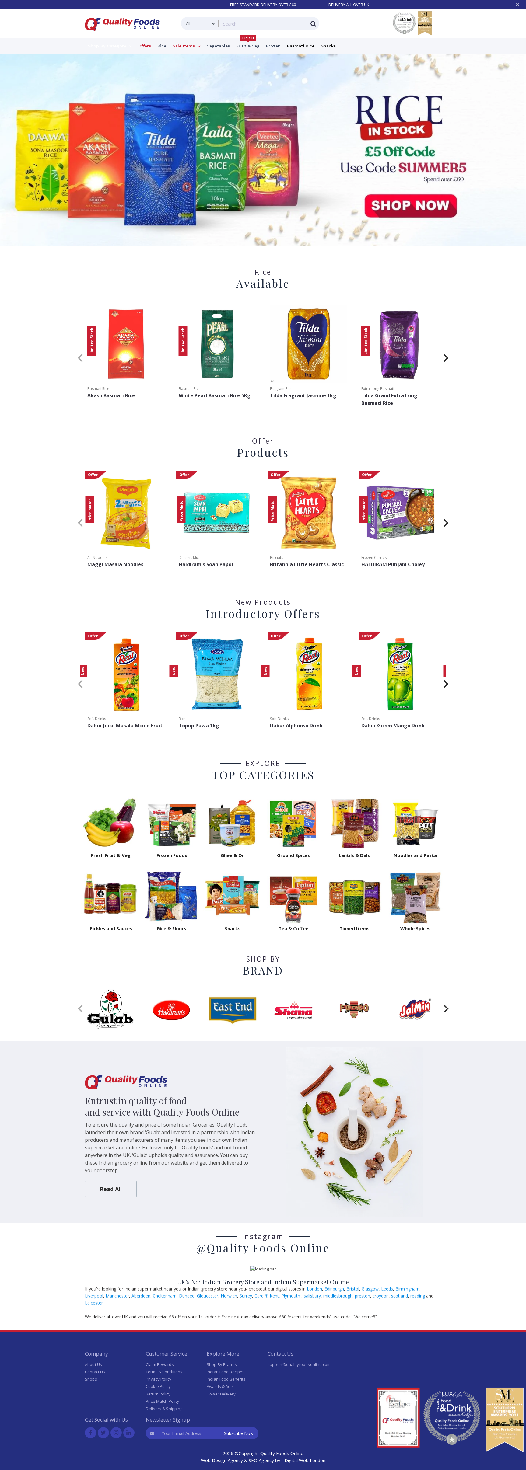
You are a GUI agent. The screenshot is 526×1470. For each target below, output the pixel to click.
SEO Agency (261, 1460)
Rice (182, 718)
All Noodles (97, 557)
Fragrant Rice (281, 388)
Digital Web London (305, 1460)
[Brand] (111, 1009)
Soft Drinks (96, 718)
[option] (263, 150)
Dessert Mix (189, 557)
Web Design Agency (222, 1460)
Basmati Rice (98, 388)
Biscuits (276, 557)
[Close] (517, 5)
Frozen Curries (374, 557)
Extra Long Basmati (377, 388)
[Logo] (124, 34)
